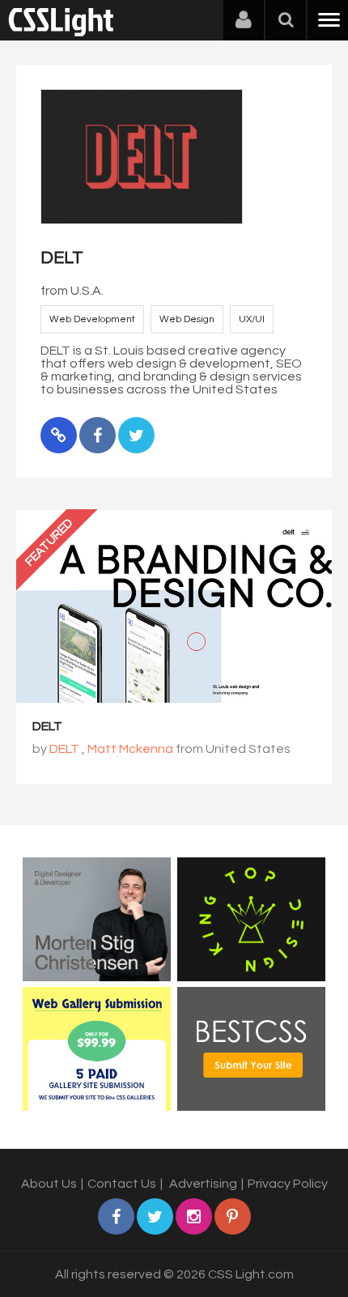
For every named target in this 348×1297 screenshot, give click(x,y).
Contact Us (121, 1183)
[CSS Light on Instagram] (194, 1216)
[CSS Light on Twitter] (155, 1216)
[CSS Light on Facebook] (116, 1216)
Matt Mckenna (130, 748)
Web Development (92, 319)
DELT (47, 726)
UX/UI (252, 319)
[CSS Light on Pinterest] (232, 1216)
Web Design (186, 319)
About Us (49, 1183)
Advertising (203, 1183)
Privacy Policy (288, 1183)
